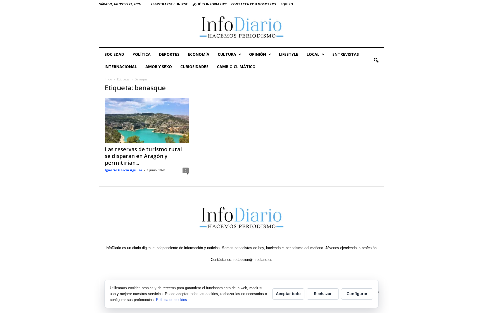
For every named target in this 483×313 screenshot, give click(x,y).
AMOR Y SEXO (158, 66)
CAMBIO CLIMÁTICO (236, 66)
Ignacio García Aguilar (123, 170)
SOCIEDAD (114, 54)
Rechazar (323, 293)
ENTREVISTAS (345, 54)
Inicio (108, 79)
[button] (376, 60)
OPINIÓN (257, 54)
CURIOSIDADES (194, 66)
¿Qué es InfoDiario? (209, 4)
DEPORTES (169, 54)
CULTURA (227, 54)
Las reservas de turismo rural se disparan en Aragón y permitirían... (143, 156)
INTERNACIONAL (121, 66)
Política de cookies (171, 300)
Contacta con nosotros (253, 4)
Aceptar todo (288, 293)
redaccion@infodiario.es (252, 260)
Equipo (287, 4)
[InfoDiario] (241, 27)
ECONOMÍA (198, 54)
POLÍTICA (141, 54)
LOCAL (313, 54)
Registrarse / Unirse (169, 4)
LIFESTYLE (288, 54)
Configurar (357, 293)
